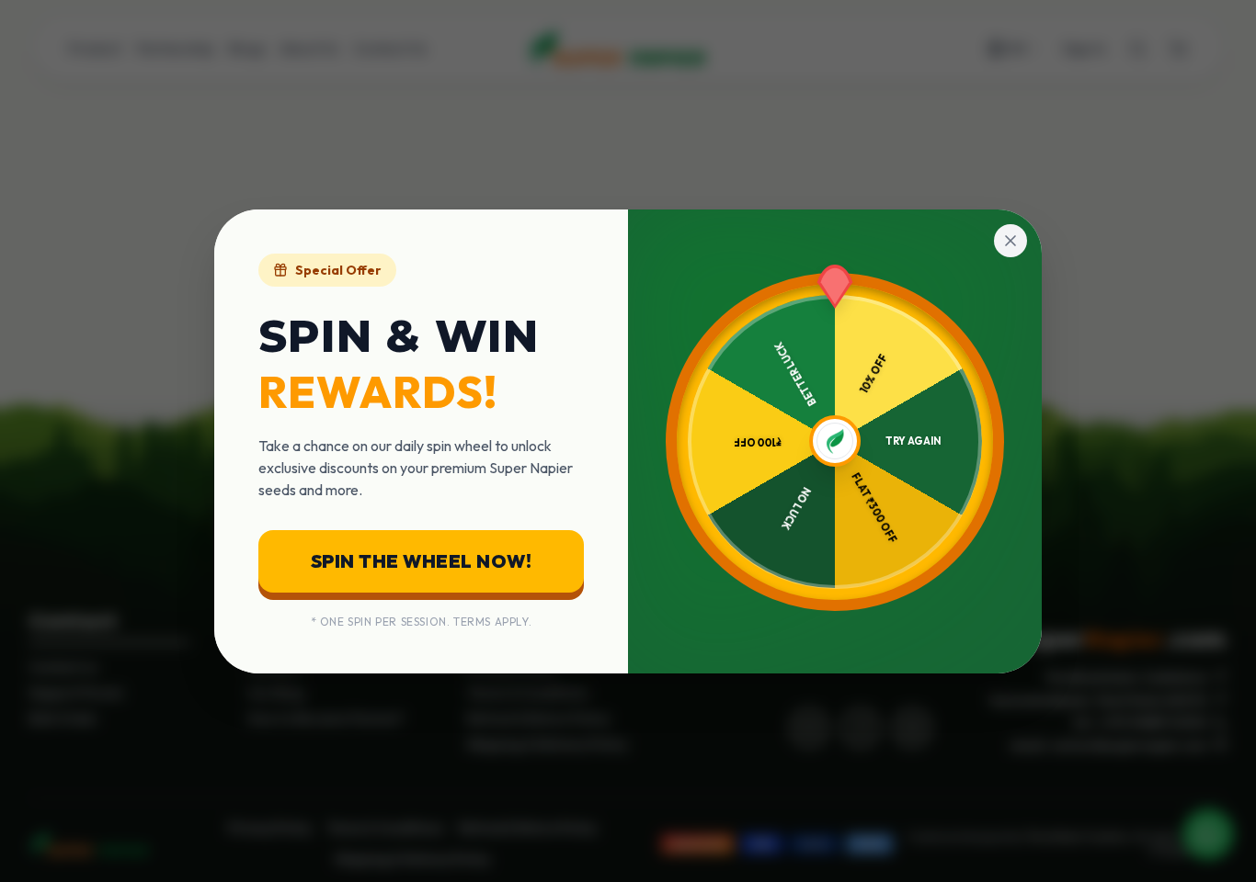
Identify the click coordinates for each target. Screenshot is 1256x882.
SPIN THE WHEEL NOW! (421, 560)
